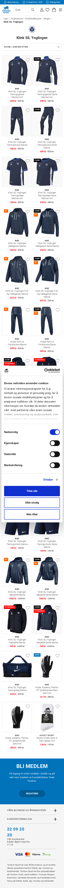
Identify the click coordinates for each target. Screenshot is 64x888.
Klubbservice (17, 18)
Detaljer (48, 479)
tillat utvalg (32, 502)
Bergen (47, 18)
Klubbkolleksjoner (33, 18)
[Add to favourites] (28, 60)
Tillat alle (32, 490)
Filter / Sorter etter (16, 47)
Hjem (6, 18)
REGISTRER (32, 793)
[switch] (55, 443)
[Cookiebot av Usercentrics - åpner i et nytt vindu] (45, 370)
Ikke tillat (32, 514)
